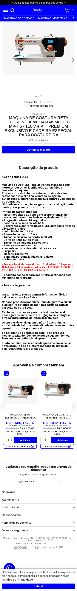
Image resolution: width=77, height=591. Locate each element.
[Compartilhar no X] (48, 102)
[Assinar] (60, 481)
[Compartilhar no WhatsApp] (44, 102)
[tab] (36, 96)
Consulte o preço (39, 149)
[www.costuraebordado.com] (37, 10)
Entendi (38, 586)
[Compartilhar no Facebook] (40, 102)
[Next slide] (73, 60)
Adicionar (25, 440)
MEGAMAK (38, 114)
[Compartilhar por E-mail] (51, 102)
